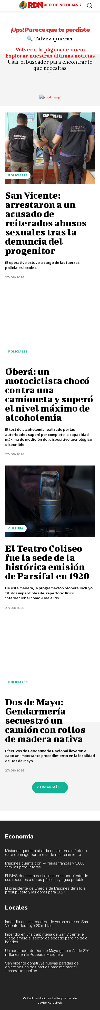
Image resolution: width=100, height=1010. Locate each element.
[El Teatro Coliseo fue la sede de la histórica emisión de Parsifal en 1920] (50, 501)
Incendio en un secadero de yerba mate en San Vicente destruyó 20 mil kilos (46, 924)
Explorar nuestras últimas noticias (50, 55)
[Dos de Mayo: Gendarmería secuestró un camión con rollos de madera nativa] (50, 655)
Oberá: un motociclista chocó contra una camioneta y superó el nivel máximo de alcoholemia (49, 394)
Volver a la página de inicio (50, 49)
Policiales (17, 175)
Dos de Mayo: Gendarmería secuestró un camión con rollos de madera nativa (45, 720)
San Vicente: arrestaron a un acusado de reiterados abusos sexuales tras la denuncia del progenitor (46, 223)
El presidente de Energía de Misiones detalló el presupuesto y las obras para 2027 (45, 890)
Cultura (16, 528)
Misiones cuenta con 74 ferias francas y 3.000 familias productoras (44, 865)
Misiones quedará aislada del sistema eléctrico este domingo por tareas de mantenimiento (46, 852)
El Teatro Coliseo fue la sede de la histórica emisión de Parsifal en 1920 (47, 562)
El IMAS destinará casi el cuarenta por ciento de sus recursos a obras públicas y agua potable (46, 877)
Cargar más (48, 787)
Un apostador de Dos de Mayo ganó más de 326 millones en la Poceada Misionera (47, 952)
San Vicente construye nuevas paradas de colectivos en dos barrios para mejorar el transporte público (42, 967)
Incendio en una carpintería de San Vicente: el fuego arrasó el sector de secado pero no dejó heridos (46, 938)
